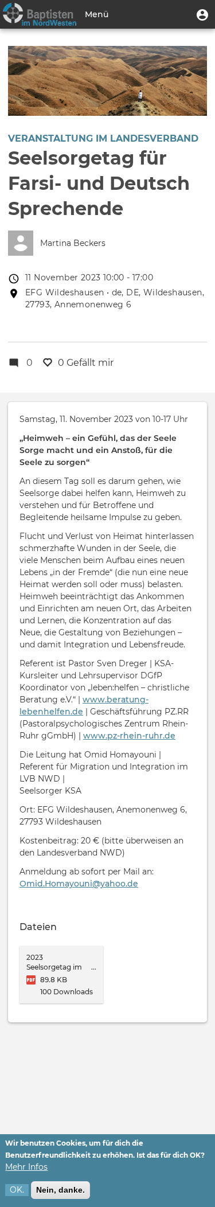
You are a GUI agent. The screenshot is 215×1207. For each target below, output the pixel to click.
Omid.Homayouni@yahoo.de (78, 883)
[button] (202, 14)
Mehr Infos (26, 1167)
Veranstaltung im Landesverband (103, 138)
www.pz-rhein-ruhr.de (129, 736)
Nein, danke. (60, 1189)
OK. (17, 1190)
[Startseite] (39, 14)
